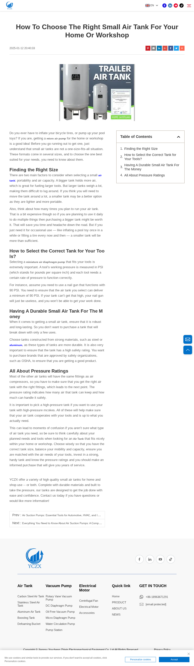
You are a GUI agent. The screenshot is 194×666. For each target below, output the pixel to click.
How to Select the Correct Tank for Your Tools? (150, 157)
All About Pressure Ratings (144, 175)
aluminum (15, 345)
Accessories (87, 612)
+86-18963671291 (157, 596)
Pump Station (54, 629)
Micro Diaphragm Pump (60, 617)
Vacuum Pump (59, 586)
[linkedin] (170, 5)
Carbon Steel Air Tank (30, 596)
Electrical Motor (87, 588)
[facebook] (164, 5)
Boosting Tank (26, 617)
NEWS (116, 614)
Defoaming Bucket (28, 623)
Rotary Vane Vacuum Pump (59, 598)
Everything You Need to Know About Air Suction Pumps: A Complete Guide (66, 523)
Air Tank (24, 586)
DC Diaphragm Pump (59, 605)
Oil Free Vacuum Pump (60, 611)
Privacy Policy (162, 649)
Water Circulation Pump (60, 623)
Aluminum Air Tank (29, 611)
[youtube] (176, 5)
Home (116, 596)
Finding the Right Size (141, 149)
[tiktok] (181, 5)
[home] (34, 566)
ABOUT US (119, 608)
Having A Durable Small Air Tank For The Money (151, 167)
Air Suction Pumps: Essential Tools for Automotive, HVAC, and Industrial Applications (72, 515)
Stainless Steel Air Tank (28, 604)
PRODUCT (119, 602)
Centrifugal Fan (88, 600)
